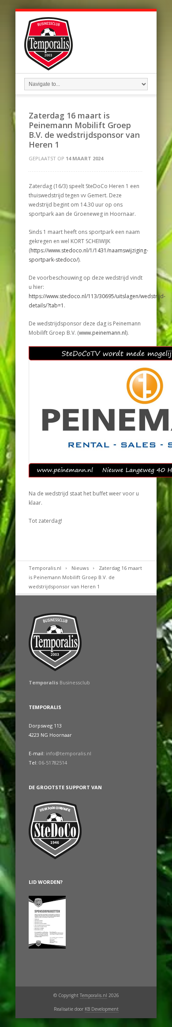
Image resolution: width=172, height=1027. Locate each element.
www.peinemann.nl (102, 332)
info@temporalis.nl (68, 753)
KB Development (102, 1009)
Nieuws (80, 568)
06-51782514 (53, 762)
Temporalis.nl (45, 568)
